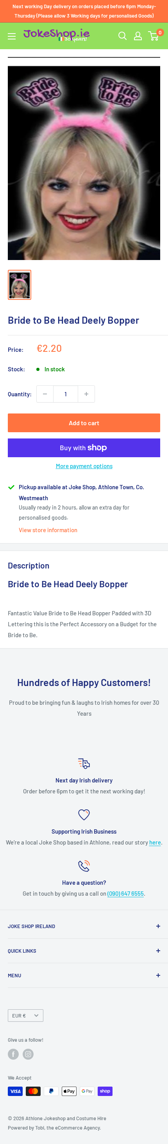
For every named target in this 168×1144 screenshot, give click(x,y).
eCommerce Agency (77, 1127)
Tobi (39, 1127)
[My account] (138, 36)
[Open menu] (12, 36)
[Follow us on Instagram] (28, 1054)
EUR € (19, 1015)
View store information (48, 529)
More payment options (84, 465)
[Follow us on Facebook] (13, 1054)
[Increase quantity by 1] (86, 394)
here (155, 842)
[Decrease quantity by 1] (45, 394)
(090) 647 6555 (125, 893)
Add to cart (84, 422)
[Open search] (122, 36)
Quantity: (20, 393)
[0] (154, 36)
